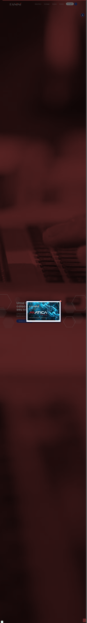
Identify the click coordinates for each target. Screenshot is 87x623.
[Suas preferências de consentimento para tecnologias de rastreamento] (2, 622)
